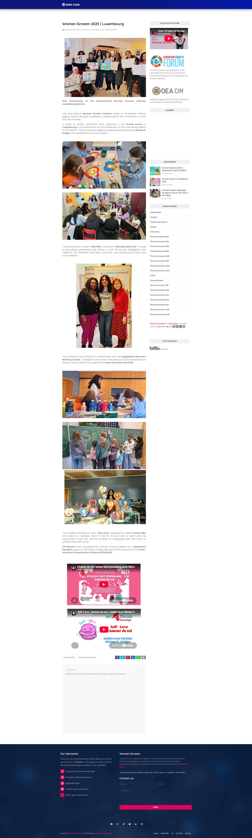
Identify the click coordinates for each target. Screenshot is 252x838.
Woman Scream (157, 323)
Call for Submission (159, 222)
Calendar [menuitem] (135, 11)
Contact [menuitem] (187, 11)
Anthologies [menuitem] (162, 11)
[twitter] (124, 824)
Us (172, 833)
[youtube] (130, 824)
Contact (179, 833)
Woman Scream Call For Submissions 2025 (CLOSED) (174, 169)
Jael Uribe (172, 323)
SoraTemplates (76, 833)
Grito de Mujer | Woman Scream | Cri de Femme (84, 30)
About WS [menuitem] (109, 11)
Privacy (188, 833)
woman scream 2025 (87, 657)
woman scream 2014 (160, 300)
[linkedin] (136, 824)
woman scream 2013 (160, 295)
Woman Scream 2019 (160, 251)
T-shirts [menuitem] (175, 11)
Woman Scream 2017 (160, 241)
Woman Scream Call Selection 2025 (175, 180)
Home (156, 833)
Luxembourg (69, 657)
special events (157, 280)
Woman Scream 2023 (160, 270)
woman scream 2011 (159, 285)
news (153, 275)
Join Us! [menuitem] (147, 11)
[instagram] (118, 824)
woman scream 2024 (160, 309)
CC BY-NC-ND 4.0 (164, 326)
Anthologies (156, 212)
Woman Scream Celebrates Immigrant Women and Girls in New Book (175, 192)
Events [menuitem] (122, 11)
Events (153, 227)
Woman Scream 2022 (160, 266)
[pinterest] (142, 824)
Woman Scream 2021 (160, 261)
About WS (165, 833)
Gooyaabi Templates (103, 833)
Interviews (155, 232)
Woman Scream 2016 (160, 236)
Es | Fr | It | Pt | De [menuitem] (92, 11)
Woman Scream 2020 (160, 256)
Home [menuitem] (78, 11)
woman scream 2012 (160, 290)
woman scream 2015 (160, 304)
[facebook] (111, 824)
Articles (154, 217)
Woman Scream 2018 (160, 246)
